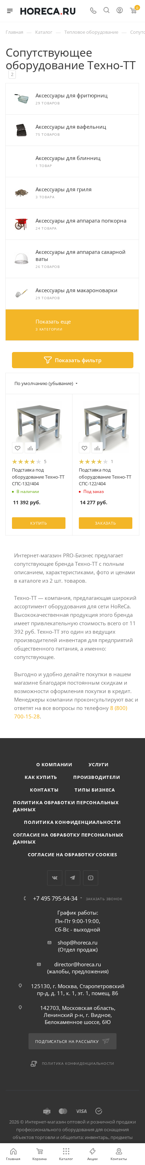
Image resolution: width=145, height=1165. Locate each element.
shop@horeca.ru (77, 942)
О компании (54, 764)
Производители (96, 777)
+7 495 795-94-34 (55, 898)
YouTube (90, 877)
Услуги (99, 764)
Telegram (72, 877)
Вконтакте (54, 877)
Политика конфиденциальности (72, 822)
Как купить (41, 777)
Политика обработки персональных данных (66, 806)
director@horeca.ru (77, 964)
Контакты (44, 790)
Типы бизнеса (95, 790)
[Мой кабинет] (119, 10)
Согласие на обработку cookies (72, 854)
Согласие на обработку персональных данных (68, 838)
